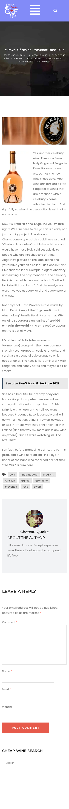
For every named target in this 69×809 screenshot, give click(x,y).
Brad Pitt (48, 474)
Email (6, 689)
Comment (9, 622)
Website (7, 707)
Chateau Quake (38, 55)
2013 (12, 474)
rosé (25, 486)
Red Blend (52, 58)
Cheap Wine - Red (21, 58)
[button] (35, 10)
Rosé (63, 58)
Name (7, 671)
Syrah (37, 486)
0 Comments (44, 61)
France (25, 480)
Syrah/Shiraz (25, 61)
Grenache (39, 58)
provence (11, 486)
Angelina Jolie (29, 474)
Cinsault (10, 480)
